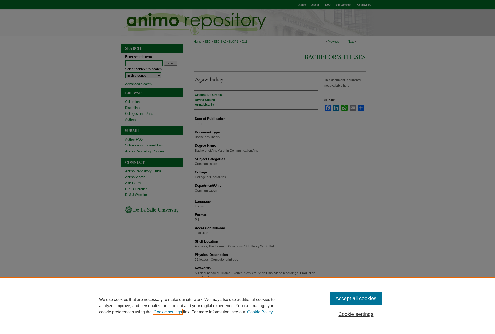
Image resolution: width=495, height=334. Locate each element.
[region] (247, 305)
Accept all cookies (355, 298)
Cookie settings (168, 312)
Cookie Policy (260, 312)
